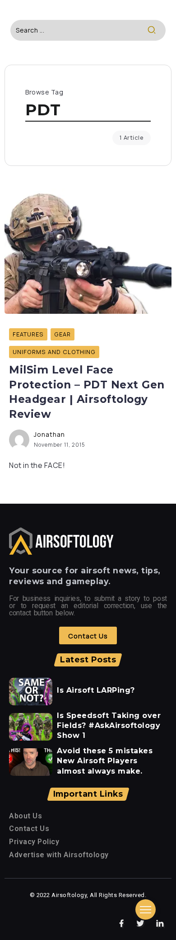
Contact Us (29, 828)
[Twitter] (140, 923)
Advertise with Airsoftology (59, 854)
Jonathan (49, 434)
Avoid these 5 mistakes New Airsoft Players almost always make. (105, 760)
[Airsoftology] (61, 540)
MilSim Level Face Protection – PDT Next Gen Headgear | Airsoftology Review (87, 392)
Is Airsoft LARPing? (96, 690)
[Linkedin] (160, 923)
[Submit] (156, 30)
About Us (25, 816)
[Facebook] (121, 923)
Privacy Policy (34, 841)
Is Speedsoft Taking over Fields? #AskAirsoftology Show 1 (109, 725)
